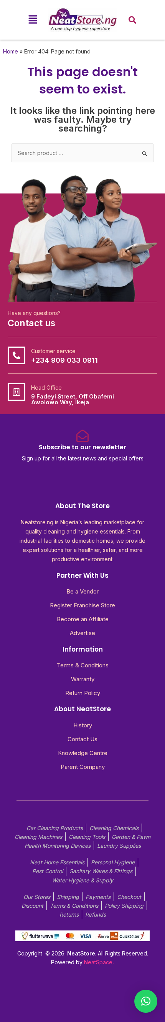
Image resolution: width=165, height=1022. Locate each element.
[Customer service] (16, 355)
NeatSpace (98, 962)
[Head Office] (16, 392)
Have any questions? (34, 313)
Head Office (46, 387)
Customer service (53, 351)
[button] (32, 20)
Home (10, 51)
